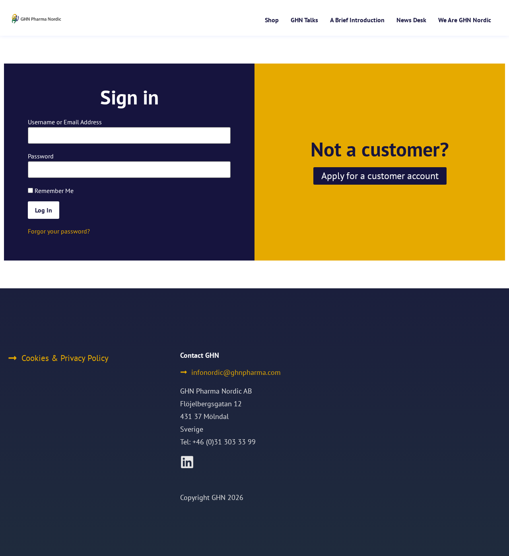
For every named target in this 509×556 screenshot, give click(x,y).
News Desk (411, 20)
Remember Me (53, 190)
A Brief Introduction (357, 20)
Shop (272, 20)
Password (41, 156)
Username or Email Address (65, 122)
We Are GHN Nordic (464, 20)
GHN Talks (304, 20)
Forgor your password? (59, 231)
